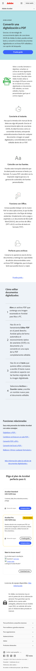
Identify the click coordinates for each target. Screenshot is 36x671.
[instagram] (8, 656)
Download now (25, 571)
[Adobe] (10, 3)
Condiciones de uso (14, 662)
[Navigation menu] (3, 3)
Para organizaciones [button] (9, 632)
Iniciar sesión (29, 3)
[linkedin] (15, 656)
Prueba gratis (18, 52)
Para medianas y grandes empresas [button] (13, 627)
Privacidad (5, 662)
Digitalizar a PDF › (9, 432)
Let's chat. (16, 559)
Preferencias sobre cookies (9, 665)
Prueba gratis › (18, 277)
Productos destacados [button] (9, 645)
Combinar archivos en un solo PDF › (16, 437)
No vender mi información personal (11, 667)
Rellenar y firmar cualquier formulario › (17, 450)
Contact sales (10, 561)
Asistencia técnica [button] (8, 636)
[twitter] (11, 656)
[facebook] (4, 656)
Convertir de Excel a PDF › (12, 445)
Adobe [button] (5, 641)
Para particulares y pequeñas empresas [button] (15, 623)
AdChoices (26, 667)
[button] (21, 3)
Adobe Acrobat (7, 9)
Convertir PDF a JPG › (11, 441)
